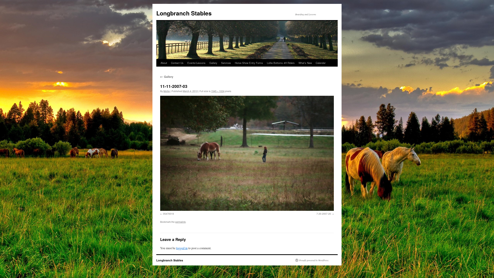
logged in (182, 248)
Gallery (213, 63)
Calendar (321, 63)
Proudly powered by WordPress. (314, 260)
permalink (180, 221)
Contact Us (177, 63)
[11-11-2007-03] (247, 153)
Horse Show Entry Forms (249, 63)
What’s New (305, 63)
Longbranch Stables (184, 13)
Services (226, 63)
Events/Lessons (196, 63)
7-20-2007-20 (323, 213)
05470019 (168, 213)
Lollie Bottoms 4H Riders (281, 63)
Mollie (166, 91)
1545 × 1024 (217, 91)
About (164, 63)
